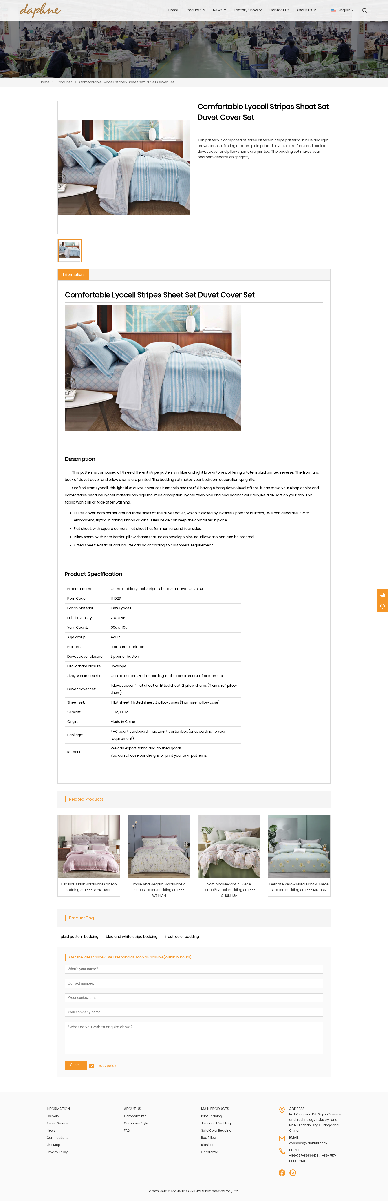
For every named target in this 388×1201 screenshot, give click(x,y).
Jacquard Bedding (216, 1123)
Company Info (135, 1116)
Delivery (53, 1116)
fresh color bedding (182, 936)
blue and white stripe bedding (131, 936)
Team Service (57, 1123)
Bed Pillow (208, 1137)
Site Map (53, 1145)
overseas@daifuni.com (308, 1143)
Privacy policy (105, 1065)
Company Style (136, 1123)
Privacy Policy (57, 1152)
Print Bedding (211, 1116)
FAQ (127, 1130)
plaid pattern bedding (79, 936)
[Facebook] (282, 1172)
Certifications (57, 1137)
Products (64, 82)
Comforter (209, 1152)
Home (45, 82)
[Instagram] (292, 1172)
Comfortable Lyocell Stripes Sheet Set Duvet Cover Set (126, 82)
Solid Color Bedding (216, 1130)
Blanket (207, 1145)
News (51, 1130)
